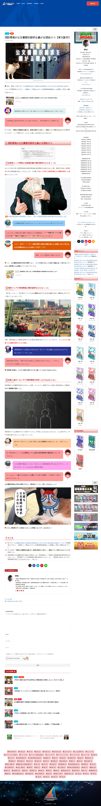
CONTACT (92, 3)
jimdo (38, 751)
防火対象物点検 (18, 773)
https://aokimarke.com (86, 73)
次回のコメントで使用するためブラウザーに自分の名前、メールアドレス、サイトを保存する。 (30, 654)
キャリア (90, 751)
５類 (47, 776)
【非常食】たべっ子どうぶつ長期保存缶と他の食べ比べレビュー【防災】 (37, 691)
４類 (39, 776)
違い (85, 770)
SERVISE (36, 3)
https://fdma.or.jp (86, 95)
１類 (79, 773)
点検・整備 (21, 767)
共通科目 (72, 758)
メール (8, 641)
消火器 (53, 764)
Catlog (22, 751)
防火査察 (30, 773)
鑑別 (8, 773)
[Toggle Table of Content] (51, 149)
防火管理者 (40, 773)
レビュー (86, 754)
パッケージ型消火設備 (37, 754)
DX (30, 751)
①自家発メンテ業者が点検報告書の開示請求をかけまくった (39, 152)
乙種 (95, 754)
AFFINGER (12, 751)
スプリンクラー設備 (11, 754)
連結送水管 (66, 770)
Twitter (47, 751)
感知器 (54, 761)
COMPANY (29, 3)
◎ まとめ (27, 157)
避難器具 (93, 770)
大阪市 (38, 761)
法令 (45, 764)
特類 (30, 767)
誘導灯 (33, 770)
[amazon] (93, 241)
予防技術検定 (22, 758)
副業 (81, 758)
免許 (56, 758)
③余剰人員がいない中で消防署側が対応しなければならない (39, 156)
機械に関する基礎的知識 (25, 764)
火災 (93, 764)
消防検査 (63, 764)
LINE (52, 783)
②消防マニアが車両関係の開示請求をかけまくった (37, 154)
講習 (49, 770)
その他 (7, 599)
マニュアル (50, 754)
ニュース (24, 754)
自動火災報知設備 (74, 767)
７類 (63, 776)
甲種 (53, 767)
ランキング (75, 754)
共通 (63, 758)
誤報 (42, 770)
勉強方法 (90, 758)
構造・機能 (10, 764)
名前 (7, 634)
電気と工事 (58, 773)
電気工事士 (69, 773)
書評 (73, 761)
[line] (45, 565)
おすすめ (67, 751)
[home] (23, 590)
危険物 (12, 761)
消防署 (20, 601)
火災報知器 (10, 767)
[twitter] (30, 565)
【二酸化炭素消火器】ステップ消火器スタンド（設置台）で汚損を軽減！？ (38, 724)
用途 (45, 767)
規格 (85, 767)
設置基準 (16, 770)
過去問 (76, 770)
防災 (50, 773)
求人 (38, 764)
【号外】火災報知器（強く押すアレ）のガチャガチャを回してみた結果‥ (37, 713)
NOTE (42, 3)
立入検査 (62, 767)
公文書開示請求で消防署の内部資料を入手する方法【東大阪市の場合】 (37, 543)
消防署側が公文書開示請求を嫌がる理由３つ (34, 151)
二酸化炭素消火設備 (35, 758)
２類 (87, 773)
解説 (93, 767)
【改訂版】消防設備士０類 (87, 101)
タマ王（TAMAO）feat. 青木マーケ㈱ (86, 222)
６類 (55, 776)
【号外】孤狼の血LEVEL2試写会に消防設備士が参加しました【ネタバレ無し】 (39, 680)
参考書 (21, 761)
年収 (47, 761)
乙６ (12, 758)
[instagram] (19, 590)
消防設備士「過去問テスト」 (86, 107)
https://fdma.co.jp (86, 84)
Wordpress (57, 751)
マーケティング (63, 754)
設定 (8, 770)
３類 (94, 773)
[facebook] (34, 565)
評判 (26, 770)
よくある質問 (79, 751)
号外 (30, 761)
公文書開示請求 (10, 601)
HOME (18, 3)
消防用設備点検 (74, 764)
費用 (57, 770)
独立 (38, 767)
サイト (7, 647)
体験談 (47, 758)
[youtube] (21, 590)
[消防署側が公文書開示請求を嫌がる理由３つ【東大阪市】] (37, 565)
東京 (80, 761)
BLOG (23, 3)
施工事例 (64, 761)
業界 (11, 599)
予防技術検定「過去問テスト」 (86, 109)
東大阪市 (16, 601)
